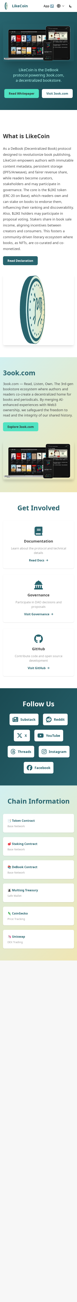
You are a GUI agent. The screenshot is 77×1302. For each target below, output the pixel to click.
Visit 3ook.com (57, 93)
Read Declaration (20, 261)
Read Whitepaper (21, 93)
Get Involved (38, 507)
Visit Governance (36, 614)
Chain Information (38, 801)
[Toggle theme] (70, 6)
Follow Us (38, 703)
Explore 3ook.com (20, 427)
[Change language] (60, 6)
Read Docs (36, 560)
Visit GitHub (37, 668)
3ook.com (19, 372)
